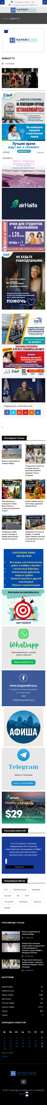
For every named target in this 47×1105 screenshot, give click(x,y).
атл (6, 889)
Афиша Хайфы (22, 995)
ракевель (23, 901)
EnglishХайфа (22, 987)
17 (10, 1043)
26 (23, 1046)
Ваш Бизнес (22, 999)
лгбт (27, 895)
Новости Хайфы (22, 1007)
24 (10, 1046)
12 (23, 1040)
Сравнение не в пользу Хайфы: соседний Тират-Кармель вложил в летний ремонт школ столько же (35, 536)
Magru (22, 1094)
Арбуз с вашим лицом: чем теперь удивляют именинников (34, 503)
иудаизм (36, 889)
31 (10, 1049)
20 (29, 1043)
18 (17, 1043)
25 (17, 1046)
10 (10, 1040)
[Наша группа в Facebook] (23, 1081)
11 (17, 1040)
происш (37, 901)
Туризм (22, 1011)
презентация (19, 889)
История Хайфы (22, 1003)
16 (4, 1043)
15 (42, 1040)
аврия (7, 907)
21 (36, 1043)
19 (23, 1043)
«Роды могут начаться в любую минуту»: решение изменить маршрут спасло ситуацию (34, 470)
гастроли (8, 901)
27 (29, 1046)
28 (36, 1046)
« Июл (5, 1056)
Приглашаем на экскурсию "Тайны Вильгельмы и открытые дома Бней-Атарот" (11, 506)
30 (4, 1049)
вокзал (7, 895)
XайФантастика (22, 991)
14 (36, 1040)
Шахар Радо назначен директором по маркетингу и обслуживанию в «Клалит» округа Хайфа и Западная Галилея (33, 948)
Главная (5, 19)
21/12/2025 (9, 64)
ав (18, 895)
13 (29, 1040)
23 (4, 1046)
